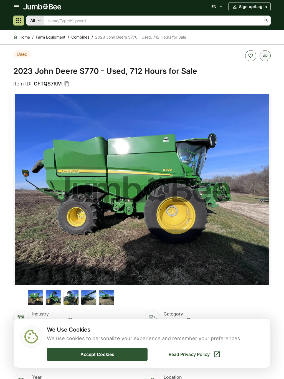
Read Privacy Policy (189, 354)
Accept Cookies (97, 354)
